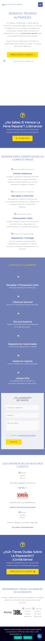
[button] (22, 55)
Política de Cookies (28, 634)
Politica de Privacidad (26, 435)
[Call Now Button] (39, 636)
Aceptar (18, 637)
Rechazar (27, 637)
